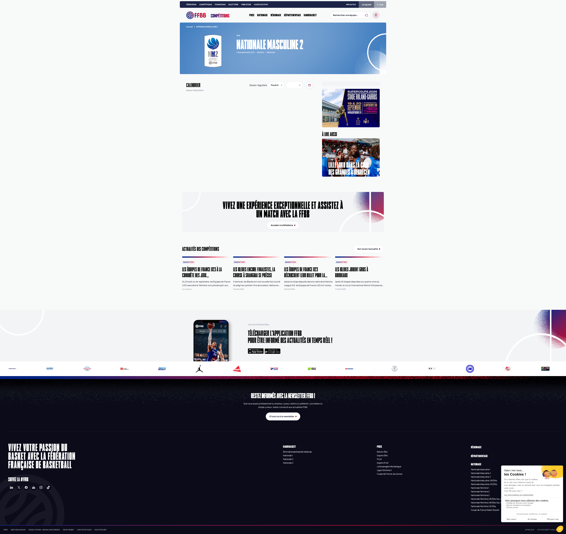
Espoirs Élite (382, 455)
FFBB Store (246, 4)
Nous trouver (100, 530)
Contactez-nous (84, 530)
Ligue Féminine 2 (384, 470)
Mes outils (351, 4)
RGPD (6, 530)
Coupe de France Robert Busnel (485, 510)
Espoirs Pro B (382, 462)
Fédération (191, 4)
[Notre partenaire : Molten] (32, 369)
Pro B (379, 459)
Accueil (189, 26)
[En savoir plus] (351, 109)
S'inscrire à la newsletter (281, 416)
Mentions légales (18, 530)
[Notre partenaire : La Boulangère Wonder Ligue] (508, 369)
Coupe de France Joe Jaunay (389, 473)
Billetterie (233, 4)
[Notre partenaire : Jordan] (182, 369)
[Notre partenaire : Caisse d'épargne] (107, 369)
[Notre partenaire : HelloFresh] (294, 368)
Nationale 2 (288, 459)
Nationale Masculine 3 (481, 476)
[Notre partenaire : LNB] (470, 369)
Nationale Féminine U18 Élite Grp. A (486, 498)
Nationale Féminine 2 (480, 491)
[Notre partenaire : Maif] (219, 369)
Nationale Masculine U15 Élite (484, 484)
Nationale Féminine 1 (480, 487)
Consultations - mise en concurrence (44, 530)
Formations (220, 4)
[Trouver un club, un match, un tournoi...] (376, 15)
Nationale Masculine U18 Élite (484, 480)
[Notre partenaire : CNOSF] (395, 369)
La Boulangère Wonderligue (389, 466)
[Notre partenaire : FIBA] (545, 369)
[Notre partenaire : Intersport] (257, 368)
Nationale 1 (288, 455)
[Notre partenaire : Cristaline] (70, 368)
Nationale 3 (288, 462)
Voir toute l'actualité (367, 248)
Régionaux (476, 447)
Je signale (366, 4)
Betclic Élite (382, 451)
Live (381, 4)
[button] (351, 109)
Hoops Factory (261, 4)
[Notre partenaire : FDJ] (144, 368)
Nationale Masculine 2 (481, 473)
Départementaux (479, 456)
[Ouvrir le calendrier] (309, 85)
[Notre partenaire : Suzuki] (332, 368)
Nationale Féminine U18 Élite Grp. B (486, 502)
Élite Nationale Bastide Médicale (297, 451)
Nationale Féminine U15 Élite (483, 506)
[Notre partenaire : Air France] (369, 369)
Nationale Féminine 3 (480, 495)
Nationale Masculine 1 (480, 469)
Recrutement (68, 530)
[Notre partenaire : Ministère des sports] (432, 368)
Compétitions (205, 4)
